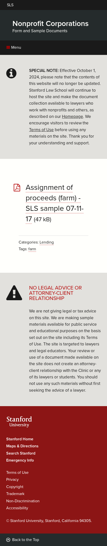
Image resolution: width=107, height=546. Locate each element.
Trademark (15, 493)
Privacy (12, 479)
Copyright (14, 486)
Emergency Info (20, 460)
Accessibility (17, 508)
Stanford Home (19, 439)
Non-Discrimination (23, 501)
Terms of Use (17, 472)
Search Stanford (20, 453)
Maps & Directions (22, 446)
